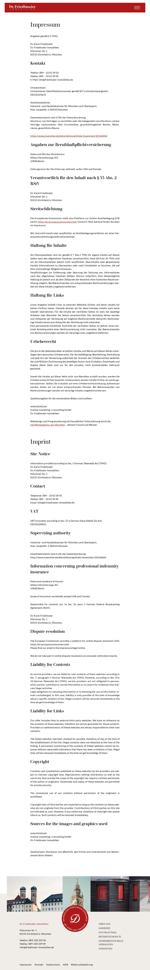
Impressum (26, 964)
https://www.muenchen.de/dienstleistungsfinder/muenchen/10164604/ (69, 135)
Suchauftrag (108, 932)
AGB (65, 964)
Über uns (104, 923)
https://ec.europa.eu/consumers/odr (57, 221)
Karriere (104, 928)
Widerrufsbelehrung (82, 964)
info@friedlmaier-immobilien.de (37, 947)
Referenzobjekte (110, 936)
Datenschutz (53, 964)
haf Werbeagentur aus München (47, 424)
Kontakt (39, 964)
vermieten (105, 948)
